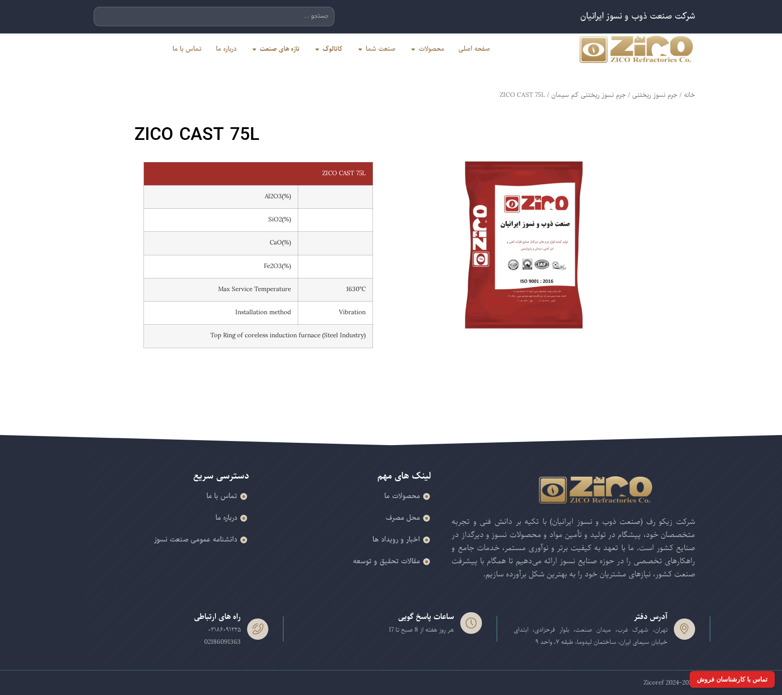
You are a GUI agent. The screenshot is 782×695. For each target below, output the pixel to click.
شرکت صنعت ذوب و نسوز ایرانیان (637, 16)
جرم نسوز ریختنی (654, 95)
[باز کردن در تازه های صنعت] (254, 49)
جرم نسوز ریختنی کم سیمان (588, 95)
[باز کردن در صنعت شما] (360, 49)
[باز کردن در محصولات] (413, 49)
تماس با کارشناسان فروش (732, 679)
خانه (689, 95)
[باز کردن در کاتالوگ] (317, 49)
